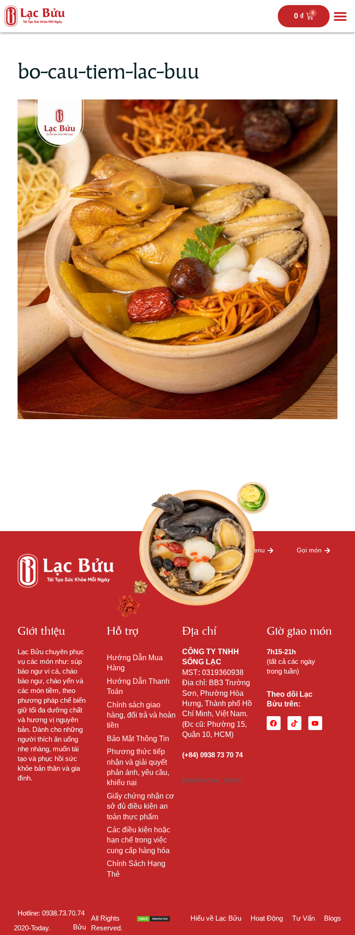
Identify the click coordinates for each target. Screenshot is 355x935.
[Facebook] (274, 723)
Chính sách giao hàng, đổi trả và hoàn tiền (141, 715)
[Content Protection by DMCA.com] (153, 918)
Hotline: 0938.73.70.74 (51, 913)
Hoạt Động (267, 918)
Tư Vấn (303, 918)
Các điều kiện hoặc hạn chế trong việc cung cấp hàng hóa (138, 840)
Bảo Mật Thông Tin (138, 739)
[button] (340, 16)
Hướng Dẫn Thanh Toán (138, 686)
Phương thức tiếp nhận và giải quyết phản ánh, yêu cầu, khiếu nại (138, 767)
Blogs (332, 918)
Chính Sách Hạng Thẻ (136, 869)
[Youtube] (315, 723)
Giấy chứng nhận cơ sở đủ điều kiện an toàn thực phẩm (140, 806)
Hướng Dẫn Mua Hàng (135, 663)
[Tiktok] (294, 723)
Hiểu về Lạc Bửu (215, 918)
